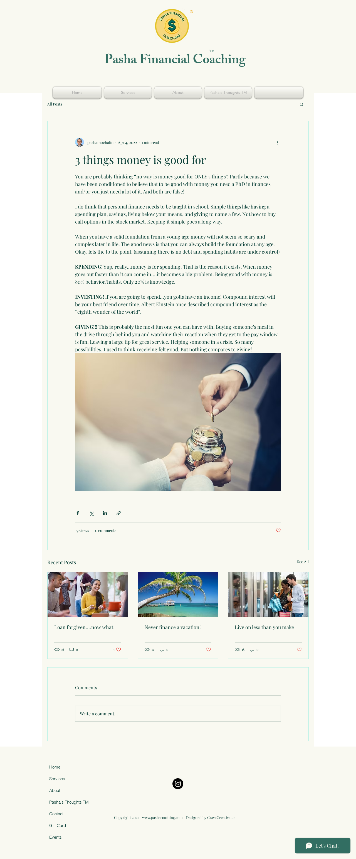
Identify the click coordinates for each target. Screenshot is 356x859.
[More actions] (277, 142)
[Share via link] (118, 513)
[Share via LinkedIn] (105, 513)
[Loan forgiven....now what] (88, 594)
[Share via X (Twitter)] (91, 513)
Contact (56, 813)
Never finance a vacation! (173, 627)
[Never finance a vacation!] (178, 594)
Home (54, 767)
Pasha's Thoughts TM (69, 802)
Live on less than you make (264, 627)
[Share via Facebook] (77, 513)
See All (303, 561)
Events (55, 837)
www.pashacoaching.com (162, 817)
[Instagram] (177, 783)
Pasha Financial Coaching (175, 61)
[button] (301, 104)
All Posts (54, 104)
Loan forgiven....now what (83, 627)
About (54, 790)
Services (57, 778)
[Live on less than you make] (268, 594)
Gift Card (57, 825)
